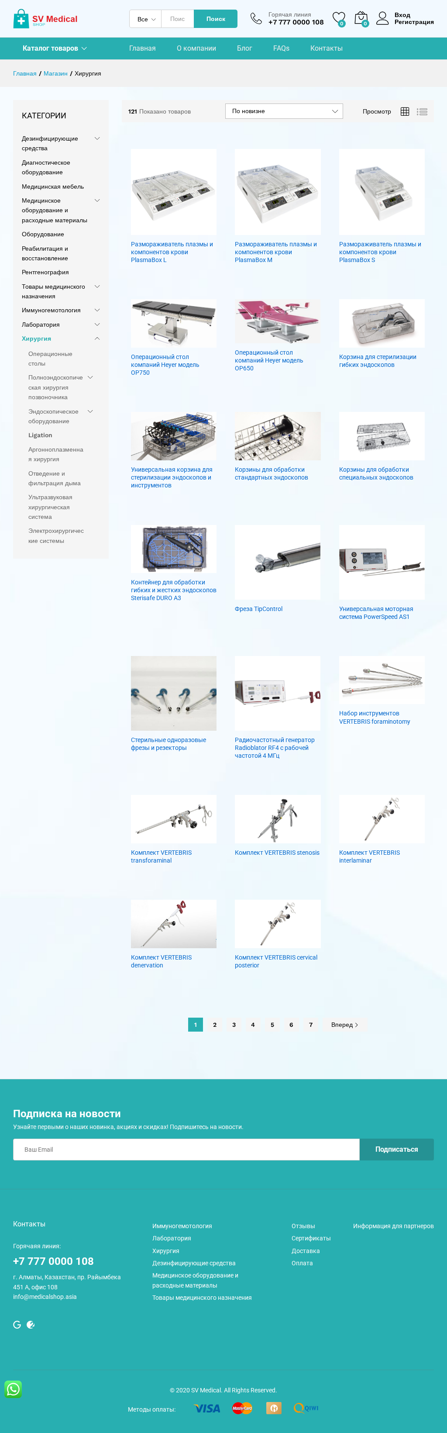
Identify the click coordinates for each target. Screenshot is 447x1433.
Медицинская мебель (53, 186)
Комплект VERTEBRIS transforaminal (161, 856)
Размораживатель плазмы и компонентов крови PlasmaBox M (276, 252)
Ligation (40, 435)
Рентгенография (45, 272)
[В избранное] (182, 229)
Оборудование (43, 234)
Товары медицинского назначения (202, 1297)
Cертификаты (311, 1238)
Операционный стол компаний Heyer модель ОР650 (269, 360)
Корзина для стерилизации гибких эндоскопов (377, 360)
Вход (402, 14)
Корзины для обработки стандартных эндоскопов (271, 473)
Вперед (342, 1024)
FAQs (281, 48)
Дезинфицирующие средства (194, 1263)
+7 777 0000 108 (53, 1261)
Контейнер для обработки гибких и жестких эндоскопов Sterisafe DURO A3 (174, 590)
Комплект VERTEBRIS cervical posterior (276, 961)
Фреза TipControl (258, 608)
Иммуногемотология (51, 310)
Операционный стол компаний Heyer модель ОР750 (165, 364)
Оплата (302, 1263)
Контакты (326, 48)
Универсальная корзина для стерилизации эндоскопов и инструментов (172, 477)
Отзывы (303, 1225)
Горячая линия (289, 14)
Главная (142, 48)
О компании (196, 48)
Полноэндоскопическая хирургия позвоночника (55, 387)
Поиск (215, 18)
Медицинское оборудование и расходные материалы (54, 210)
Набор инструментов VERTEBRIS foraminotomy (374, 717)
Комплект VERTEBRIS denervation (161, 961)
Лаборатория (41, 324)
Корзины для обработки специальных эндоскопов (376, 473)
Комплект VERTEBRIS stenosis (277, 852)
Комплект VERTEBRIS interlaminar (369, 856)
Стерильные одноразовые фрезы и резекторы (168, 743)
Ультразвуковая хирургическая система (50, 507)
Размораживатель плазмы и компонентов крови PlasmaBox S (380, 252)
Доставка (306, 1250)
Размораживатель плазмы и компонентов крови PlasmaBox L (172, 252)
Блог (244, 48)
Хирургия (36, 338)
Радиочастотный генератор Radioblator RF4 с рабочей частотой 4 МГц (275, 747)
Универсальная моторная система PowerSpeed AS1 (376, 612)
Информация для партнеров (393, 1225)
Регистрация (414, 21)
